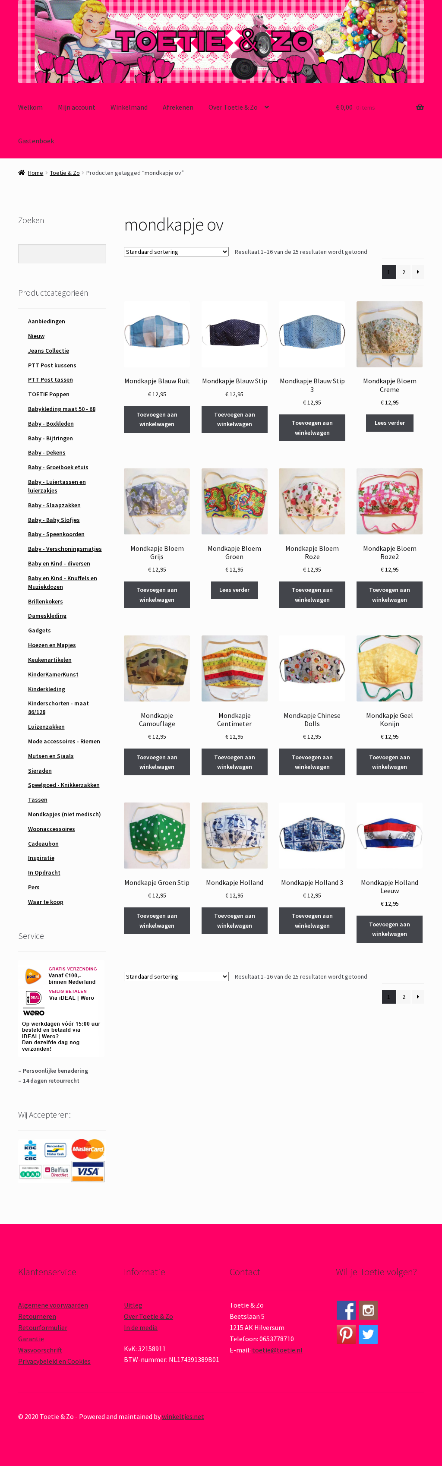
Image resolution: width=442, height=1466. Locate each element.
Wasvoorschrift (40, 1350)
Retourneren (37, 1316)
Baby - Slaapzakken (54, 505)
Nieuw (36, 336)
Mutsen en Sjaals (51, 756)
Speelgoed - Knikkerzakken (64, 785)
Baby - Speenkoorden (56, 534)
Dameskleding (47, 615)
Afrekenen (178, 107)
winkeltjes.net (183, 1416)
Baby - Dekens (47, 452)
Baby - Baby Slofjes (54, 520)
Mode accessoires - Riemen (64, 741)
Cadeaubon (43, 843)
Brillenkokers (45, 601)
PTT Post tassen (50, 379)
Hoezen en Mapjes (52, 645)
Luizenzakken (46, 726)
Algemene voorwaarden (53, 1305)
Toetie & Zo (65, 173)
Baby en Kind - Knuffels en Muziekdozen (62, 582)
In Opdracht (44, 872)
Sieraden (40, 770)
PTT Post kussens (52, 365)
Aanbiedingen (46, 321)
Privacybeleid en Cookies (54, 1361)
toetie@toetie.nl (277, 1350)
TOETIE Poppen (48, 394)
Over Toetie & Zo (233, 107)
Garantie (31, 1338)
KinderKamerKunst (53, 674)
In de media (141, 1327)
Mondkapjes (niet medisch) (64, 814)
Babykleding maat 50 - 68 (61, 409)
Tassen (37, 799)
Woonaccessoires (51, 829)
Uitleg (133, 1305)
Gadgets (39, 630)
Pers (34, 887)
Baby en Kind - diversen (59, 563)
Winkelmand (129, 107)
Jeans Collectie (48, 350)
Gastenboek (36, 140)
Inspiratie (41, 858)
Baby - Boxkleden (51, 423)
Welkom (30, 107)
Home (35, 173)
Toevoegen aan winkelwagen (156, 419)
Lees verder (390, 423)
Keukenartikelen (50, 659)
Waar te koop (45, 902)
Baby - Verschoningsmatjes (65, 549)
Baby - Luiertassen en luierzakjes (57, 486)
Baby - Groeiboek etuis (58, 467)
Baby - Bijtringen (50, 438)
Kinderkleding (46, 689)
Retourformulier (42, 1327)
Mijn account (76, 107)
